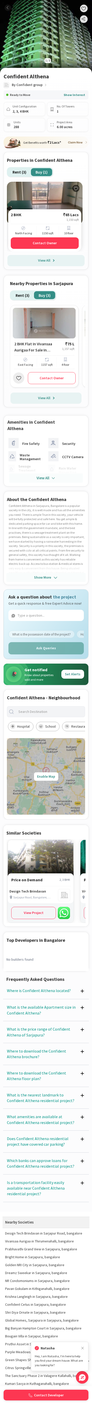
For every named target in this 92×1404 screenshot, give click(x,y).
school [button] (50, 726)
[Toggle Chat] (82, 1377)
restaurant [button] (79, 726)
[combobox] (50, 711)
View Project (33, 912)
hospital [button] (23, 726)
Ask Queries (46, 648)
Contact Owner (45, 243)
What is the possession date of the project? (41, 634)
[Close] (82, 1348)
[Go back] (8, 8)
